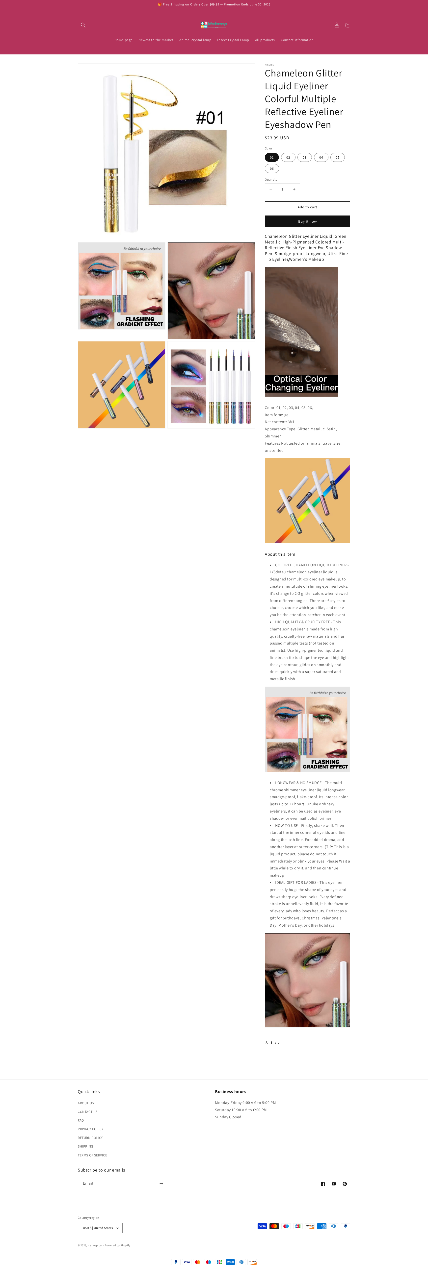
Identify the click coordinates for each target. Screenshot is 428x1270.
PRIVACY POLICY (91, 1129)
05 (338, 157)
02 (288, 157)
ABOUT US (86, 1103)
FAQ (81, 1120)
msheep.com (96, 1245)
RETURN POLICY (90, 1137)
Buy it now (307, 221)
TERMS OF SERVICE (92, 1155)
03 (305, 157)
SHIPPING (85, 1146)
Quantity (271, 179)
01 (272, 157)
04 (321, 157)
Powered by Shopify (117, 1245)
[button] (83, 25)
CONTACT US (88, 1111)
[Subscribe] (161, 1183)
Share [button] (275, 1042)
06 (272, 168)
